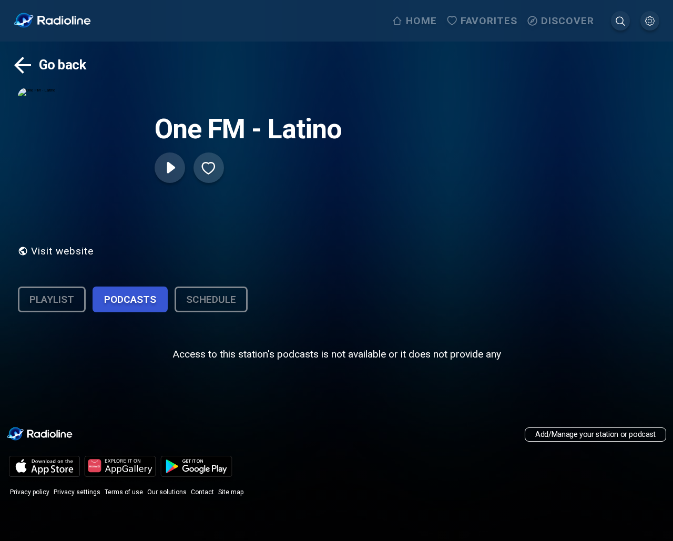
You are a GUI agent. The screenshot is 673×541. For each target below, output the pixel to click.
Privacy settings (77, 492)
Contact (202, 492)
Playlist (51, 299)
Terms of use (124, 492)
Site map (230, 492)
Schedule (211, 299)
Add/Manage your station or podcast (595, 434)
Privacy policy (29, 492)
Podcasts (130, 299)
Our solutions (167, 492)
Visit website (62, 251)
